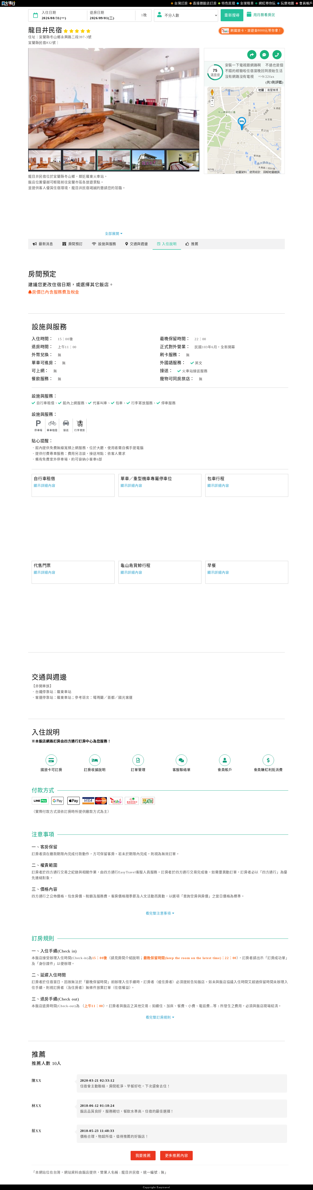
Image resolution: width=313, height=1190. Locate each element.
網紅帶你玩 (267, 3)
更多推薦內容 (176, 1155)
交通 (139, 244)
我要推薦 (143, 1155)
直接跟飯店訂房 (205, 3)
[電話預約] (277, 54)
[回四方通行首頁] (8, 3)
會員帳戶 (306, 3)
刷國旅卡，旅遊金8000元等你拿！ (256, 30)
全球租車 (247, 3)
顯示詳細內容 (44, 485)
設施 (107, 244)
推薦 (194, 244)
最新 (46, 244)
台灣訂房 (181, 3)
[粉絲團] (264, 54)
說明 (169, 244)
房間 (75, 244)
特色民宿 (228, 3)
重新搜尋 (232, 15)
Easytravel (163, 1187)
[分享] (251, 54)
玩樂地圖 (287, 3)
